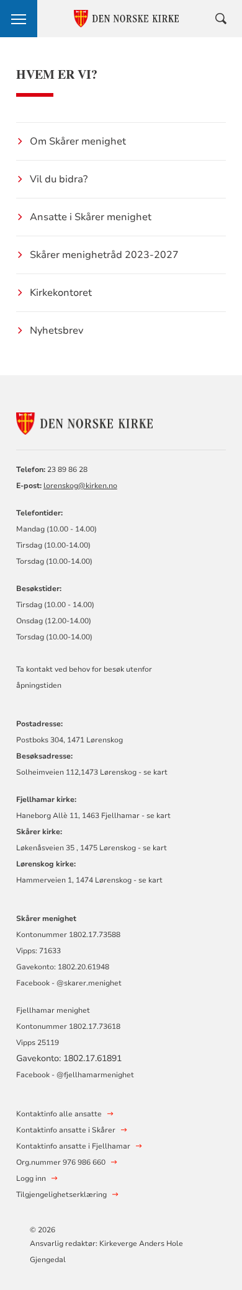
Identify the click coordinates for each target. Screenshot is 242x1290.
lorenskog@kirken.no (80, 486)
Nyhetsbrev (56, 330)
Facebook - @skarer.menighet (69, 983)
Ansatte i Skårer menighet (90, 217)
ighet (125, 1075)
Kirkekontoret (61, 293)
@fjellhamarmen (85, 1075)
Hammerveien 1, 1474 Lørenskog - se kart (89, 880)
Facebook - (35, 1075)
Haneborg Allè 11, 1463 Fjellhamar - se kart (93, 816)
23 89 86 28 (67, 469)
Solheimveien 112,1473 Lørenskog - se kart (92, 772)
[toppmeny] (18, 18)
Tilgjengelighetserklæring (61, 1194)
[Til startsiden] (84, 421)
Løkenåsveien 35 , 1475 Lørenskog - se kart (91, 848)
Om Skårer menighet (78, 141)
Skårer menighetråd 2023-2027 (104, 255)
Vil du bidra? (58, 179)
